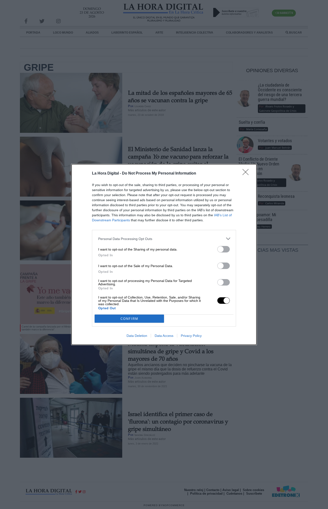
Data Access (164, 336)
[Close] (247, 173)
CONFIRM (129, 319)
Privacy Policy (191, 336)
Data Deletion (137, 336)
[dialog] (164, 254)
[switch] (223, 249)
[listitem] (164, 238)
